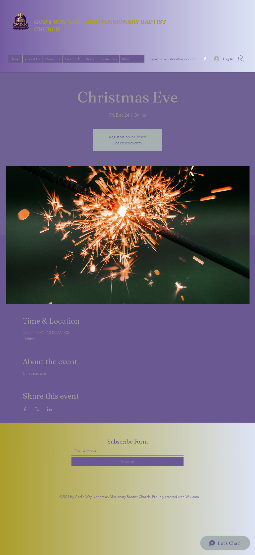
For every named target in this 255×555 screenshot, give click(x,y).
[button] (241, 58)
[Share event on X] (37, 409)
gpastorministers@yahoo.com (173, 59)
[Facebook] (204, 58)
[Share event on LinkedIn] (49, 409)
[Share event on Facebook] (25, 409)
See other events (127, 142)
